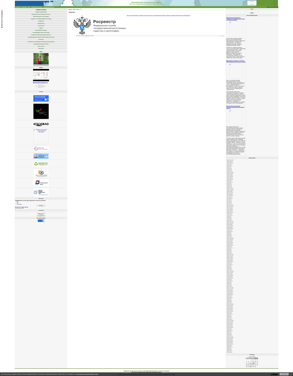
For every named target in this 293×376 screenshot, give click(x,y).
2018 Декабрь (230, 225)
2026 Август (229, 352)
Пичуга (252, 1)
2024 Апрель (230, 313)
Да (17, 201)
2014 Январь (230, 161)
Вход (29, 7)
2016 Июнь (229, 184)
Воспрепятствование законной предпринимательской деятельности (41, 82)
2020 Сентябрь (230, 254)
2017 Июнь (229, 201)
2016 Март (229, 180)
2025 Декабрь (230, 341)
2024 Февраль (230, 310)
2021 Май (229, 265)
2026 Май (229, 348)
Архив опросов (24, 207)
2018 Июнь (229, 217)
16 (253, 363)
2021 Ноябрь (230, 273)
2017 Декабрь (230, 209)
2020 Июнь (229, 250)
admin (86, 35)
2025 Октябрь (230, 338)
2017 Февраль (230, 195)
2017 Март (229, 197)
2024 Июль (229, 317)
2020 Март (229, 246)
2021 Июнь (229, 267)
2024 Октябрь (230, 321)
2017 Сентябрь (230, 205)
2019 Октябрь (230, 239)
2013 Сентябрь (230, 160)
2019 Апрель (230, 231)
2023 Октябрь (230, 305)
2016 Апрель (230, 181)
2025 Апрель (230, 330)
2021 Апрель (230, 264)
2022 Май (229, 282)
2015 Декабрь (230, 176)
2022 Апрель (230, 280)
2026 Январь (230, 342)
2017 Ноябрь (230, 208)
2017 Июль (229, 202)
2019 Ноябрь (230, 240)
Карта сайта (18, 7)
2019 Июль (229, 235)
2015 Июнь (229, 168)
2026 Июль (229, 350)
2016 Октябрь (230, 190)
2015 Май (229, 166)
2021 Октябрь (230, 272)
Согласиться (284, 374)
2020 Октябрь (230, 256)
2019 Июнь (229, 234)
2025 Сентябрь (230, 337)
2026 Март (229, 345)
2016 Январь (230, 177)
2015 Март (229, 164)
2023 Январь (230, 293)
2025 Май (229, 331)
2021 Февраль (230, 261)
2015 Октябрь (230, 173)
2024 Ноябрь (230, 323)
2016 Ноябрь (230, 191)
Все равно (19, 204)
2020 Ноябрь (230, 257)
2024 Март (229, 312)
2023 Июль (229, 301)
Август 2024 (252, 356)
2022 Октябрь (230, 289)
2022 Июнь (229, 283)
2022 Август (229, 286)
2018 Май (229, 216)
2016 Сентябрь (230, 188)
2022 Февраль (230, 278)
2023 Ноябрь (230, 306)
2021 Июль (229, 268)
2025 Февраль (230, 327)
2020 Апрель (230, 247)
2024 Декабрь (230, 324)
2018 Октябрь (230, 223)
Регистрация (24, 7)
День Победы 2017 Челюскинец (41, 65)
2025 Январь (230, 326)
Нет (18, 203)
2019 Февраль (230, 228)
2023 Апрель (230, 297)
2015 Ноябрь (230, 175)
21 (250, 365)
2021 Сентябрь (230, 271)
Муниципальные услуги (48, 7)
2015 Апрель (230, 165)
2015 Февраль (230, 162)
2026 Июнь (229, 349)
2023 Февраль (230, 294)
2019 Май (229, 232)
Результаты (17, 207)
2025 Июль (229, 334)
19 (246, 365)
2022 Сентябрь (230, 287)
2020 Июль (229, 251)
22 (251, 365)
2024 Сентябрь (230, 320)
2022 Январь (230, 276)
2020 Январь (230, 243)
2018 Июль (229, 219)
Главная (70, 9)
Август (77, 9)
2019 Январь (230, 227)
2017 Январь (230, 194)
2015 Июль (229, 169)
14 (250, 363)
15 (251, 363)
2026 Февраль (230, 343)
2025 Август (229, 335)
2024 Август (229, 319)
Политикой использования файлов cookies (87, 374)
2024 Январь (230, 309)
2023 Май (229, 298)
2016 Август (229, 187)
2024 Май (229, 315)
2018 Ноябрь (230, 224)
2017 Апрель (230, 198)
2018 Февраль (230, 212)
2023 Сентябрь (230, 304)
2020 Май (229, 249)
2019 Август (229, 236)
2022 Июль (229, 284)
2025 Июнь (229, 332)
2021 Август (229, 269)
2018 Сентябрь (230, 221)
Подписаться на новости (37, 7)
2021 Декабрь (230, 275)
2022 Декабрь (230, 291)
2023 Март (229, 295)
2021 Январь (230, 260)
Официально (72, 12)
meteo (252, 4)
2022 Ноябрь (230, 290)
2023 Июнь (229, 300)
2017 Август (229, 203)
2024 (74, 9)
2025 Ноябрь (230, 339)
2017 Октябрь (230, 206)
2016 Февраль (230, 179)
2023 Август (229, 302)
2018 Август (229, 220)
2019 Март (229, 230)
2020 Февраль (230, 245)
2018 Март (229, 213)
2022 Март (229, 279)
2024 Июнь (229, 316)
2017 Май (229, 199)
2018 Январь (230, 210)
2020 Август (229, 253)
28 (250, 366)
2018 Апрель (230, 214)
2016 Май (229, 183)
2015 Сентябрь (230, 172)
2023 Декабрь (230, 308)
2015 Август (229, 170)
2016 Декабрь (230, 192)
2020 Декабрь (230, 258)
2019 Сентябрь (230, 238)
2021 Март (229, 262)
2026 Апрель (230, 346)
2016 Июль (229, 186)
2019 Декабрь (230, 242)
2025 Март (229, 328)
